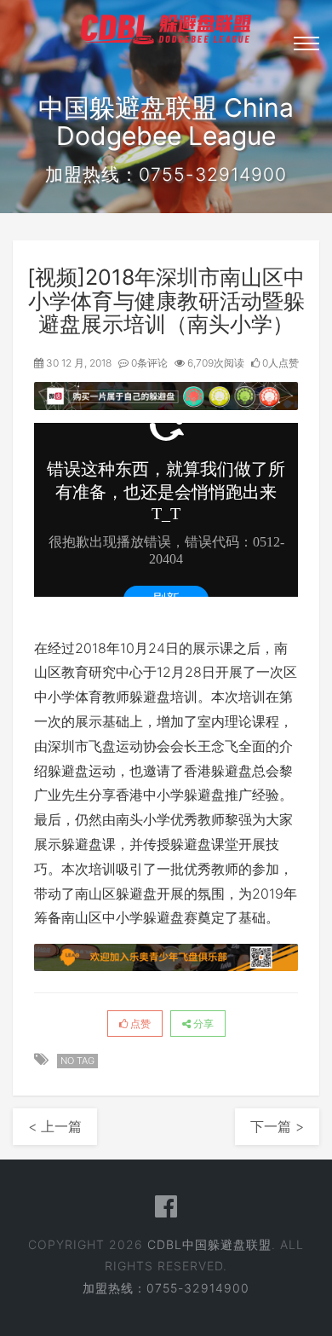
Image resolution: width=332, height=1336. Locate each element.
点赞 (139, 1023)
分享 (202, 1023)
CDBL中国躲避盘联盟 (209, 1244)
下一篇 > (277, 1126)
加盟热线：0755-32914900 (166, 1288)
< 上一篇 (55, 1126)
